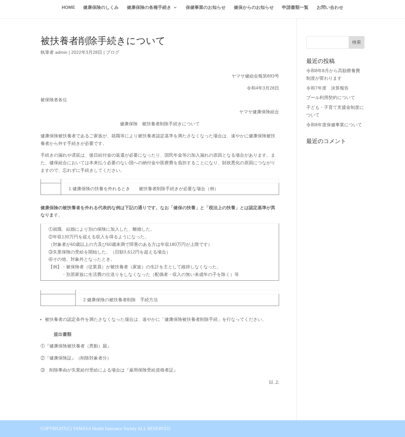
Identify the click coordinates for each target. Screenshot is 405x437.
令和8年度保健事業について (334, 124)
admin (61, 52)
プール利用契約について (330, 97)
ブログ (112, 52)
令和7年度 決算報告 (327, 88)
